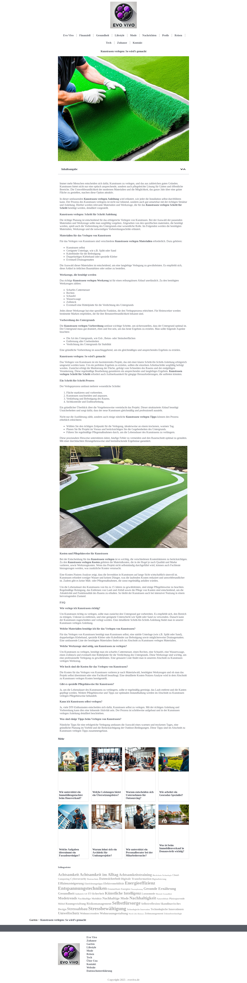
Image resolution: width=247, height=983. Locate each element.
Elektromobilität (113, 883)
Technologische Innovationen (167, 909)
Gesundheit (102, 35)
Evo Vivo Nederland (174, 959)
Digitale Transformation (136, 878)
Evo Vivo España (173, 949)
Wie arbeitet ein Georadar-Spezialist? (171, 793)
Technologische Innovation (138, 909)
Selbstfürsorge (126, 903)
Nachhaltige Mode (115, 898)
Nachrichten (149, 35)
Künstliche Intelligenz (123, 893)
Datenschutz (92, 879)
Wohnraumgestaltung (114, 913)
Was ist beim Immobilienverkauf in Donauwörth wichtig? (171, 848)
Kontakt (137, 42)
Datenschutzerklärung (99, 970)
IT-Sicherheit (96, 893)
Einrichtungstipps (94, 883)
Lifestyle (119, 35)
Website (91, 967)
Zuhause (122, 42)
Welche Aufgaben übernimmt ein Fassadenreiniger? (69, 852)
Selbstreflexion (150, 903)
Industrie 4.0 (81, 894)
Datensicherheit (109, 878)
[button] (181, 169)
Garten (33, 920)
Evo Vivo (68, 35)
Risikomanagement (99, 903)
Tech (108, 42)
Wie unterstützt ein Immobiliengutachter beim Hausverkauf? (71, 795)
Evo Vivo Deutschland (175, 938)
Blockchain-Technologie (162, 875)
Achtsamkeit (68, 874)
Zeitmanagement (154, 913)
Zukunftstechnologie (173, 914)
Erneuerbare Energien (119, 889)
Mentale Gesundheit (164, 894)
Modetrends (67, 898)
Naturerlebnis (163, 899)
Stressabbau (77, 909)
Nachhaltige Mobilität (90, 898)
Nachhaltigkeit (142, 898)
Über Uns (92, 960)
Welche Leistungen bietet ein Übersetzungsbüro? (106, 793)
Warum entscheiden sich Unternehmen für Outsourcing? (140, 795)
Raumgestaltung (76, 903)
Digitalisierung (159, 879)
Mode (133, 35)
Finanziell (84, 35)
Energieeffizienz (140, 883)
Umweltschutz (68, 913)
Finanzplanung (137, 889)
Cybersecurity (78, 878)
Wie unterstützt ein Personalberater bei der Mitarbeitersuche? (139, 852)
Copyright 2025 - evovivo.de (123, 979)
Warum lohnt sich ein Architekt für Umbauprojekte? (104, 852)
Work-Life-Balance (136, 914)
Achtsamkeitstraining (135, 875)
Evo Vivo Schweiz (173, 970)
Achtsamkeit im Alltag (99, 874)
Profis (165, 35)
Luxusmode (148, 893)
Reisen (178, 35)
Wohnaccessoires (89, 913)
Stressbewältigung (107, 908)
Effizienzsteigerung (71, 883)
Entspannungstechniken (82, 888)
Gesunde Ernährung (159, 888)
